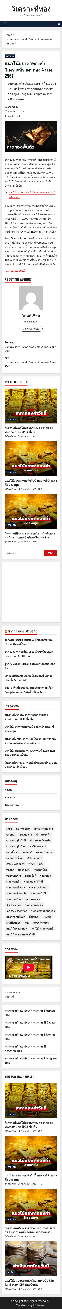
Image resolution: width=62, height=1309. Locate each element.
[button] (5, 24)
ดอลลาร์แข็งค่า (14, 858)
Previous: (31, 346)
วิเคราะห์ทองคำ (34, 905)
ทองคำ (10, 870)
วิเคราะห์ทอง (31, 8)
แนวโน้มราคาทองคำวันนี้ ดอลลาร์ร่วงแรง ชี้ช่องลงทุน (31, 482)
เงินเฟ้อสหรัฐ (13, 922)
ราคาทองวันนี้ (38, 893)
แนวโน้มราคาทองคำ (42, 928)
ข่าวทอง (11, 834)
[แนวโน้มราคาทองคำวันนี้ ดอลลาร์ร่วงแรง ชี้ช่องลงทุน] (31, 458)
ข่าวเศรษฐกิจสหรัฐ (40, 840)
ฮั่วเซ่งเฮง (34, 917)
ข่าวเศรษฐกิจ (43, 834)
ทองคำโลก (40, 870)
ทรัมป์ (31, 864)
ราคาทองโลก (14, 899)
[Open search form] (59, 24)
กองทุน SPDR (23, 828)
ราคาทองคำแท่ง (15, 887)
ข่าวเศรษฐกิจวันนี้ (16, 840)
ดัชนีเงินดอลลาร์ (15, 864)
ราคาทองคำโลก (38, 887)
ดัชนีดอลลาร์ (34, 858)
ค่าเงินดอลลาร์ (38, 846)
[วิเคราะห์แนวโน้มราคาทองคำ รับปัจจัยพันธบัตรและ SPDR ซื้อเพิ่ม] (31, 406)
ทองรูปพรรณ (13, 875)
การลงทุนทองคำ (43, 828)
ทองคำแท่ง (24, 870)
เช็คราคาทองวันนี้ (15, 271)
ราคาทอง (10, 56)
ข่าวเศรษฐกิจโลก (16, 846)
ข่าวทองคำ (26, 834)
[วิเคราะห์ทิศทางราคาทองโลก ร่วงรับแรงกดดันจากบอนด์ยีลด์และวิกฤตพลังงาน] (31, 511)
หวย (18, 992)
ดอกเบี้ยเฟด (12, 852)
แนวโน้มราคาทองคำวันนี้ (20, 934)
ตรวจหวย (10, 992)
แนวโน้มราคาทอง (16, 928)
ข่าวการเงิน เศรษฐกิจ (22, 631)
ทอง (41, 864)
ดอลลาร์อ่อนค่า (45, 852)
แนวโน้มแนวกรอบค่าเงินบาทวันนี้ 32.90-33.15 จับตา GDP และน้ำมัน (30, 1283)
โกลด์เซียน (13, 106)
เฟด (26, 922)
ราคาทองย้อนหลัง (16, 893)
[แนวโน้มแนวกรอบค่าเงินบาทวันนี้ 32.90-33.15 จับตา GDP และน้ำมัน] (31, 1258)
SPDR (9, 828)
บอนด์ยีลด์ (30, 875)
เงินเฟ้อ (48, 917)
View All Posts (31, 328)
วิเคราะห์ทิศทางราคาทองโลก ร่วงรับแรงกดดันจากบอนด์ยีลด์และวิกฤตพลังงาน (30, 535)
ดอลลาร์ (27, 852)
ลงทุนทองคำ (33, 899)
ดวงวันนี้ (9, 996)
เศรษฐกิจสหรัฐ (41, 922)
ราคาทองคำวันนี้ (33, 881)
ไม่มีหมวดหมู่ (12, 805)
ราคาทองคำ (13, 881)
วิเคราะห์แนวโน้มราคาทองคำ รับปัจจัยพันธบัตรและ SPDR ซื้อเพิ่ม (29, 430)
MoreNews (22, 1305)
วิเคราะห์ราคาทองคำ (43, 911)
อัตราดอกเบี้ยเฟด (15, 917)
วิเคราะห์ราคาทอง (16, 911)
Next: (31, 362)
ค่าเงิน (8, 790)
